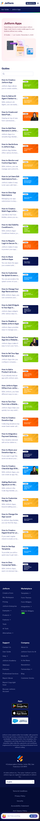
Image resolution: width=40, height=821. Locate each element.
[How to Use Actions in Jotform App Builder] (30, 148)
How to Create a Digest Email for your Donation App (10, 531)
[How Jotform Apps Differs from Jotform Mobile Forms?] (30, 389)
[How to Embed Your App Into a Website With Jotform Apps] (30, 341)
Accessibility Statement (20, 806)
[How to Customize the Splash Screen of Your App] (30, 277)
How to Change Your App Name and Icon (10, 290)
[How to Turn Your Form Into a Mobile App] (30, 405)
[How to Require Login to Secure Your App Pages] (30, 245)
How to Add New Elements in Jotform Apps (10, 129)
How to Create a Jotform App (8, 81)
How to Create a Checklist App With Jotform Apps (10, 467)
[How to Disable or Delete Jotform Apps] (30, 325)
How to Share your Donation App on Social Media (9, 451)
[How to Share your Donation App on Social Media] (30, 454)
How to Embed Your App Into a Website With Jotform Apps (10, 338)
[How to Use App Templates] (30, 550)
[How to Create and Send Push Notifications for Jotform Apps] (30, 116)
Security (20, 801)
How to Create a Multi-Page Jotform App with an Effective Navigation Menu (10, 210)
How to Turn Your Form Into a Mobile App (9, 403)
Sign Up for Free (31, 3)
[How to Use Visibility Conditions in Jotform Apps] (30, 229)
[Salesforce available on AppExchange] (20, 721)
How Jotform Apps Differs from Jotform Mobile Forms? (10, 387)
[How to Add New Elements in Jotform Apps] (30, 132)
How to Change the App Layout (10, 515)
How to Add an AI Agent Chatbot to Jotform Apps (9, 97)
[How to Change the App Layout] (30, 518)
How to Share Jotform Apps (7, 258)
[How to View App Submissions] (30, 196)
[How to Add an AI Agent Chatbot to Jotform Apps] (30, 100)
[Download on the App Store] (20, 713)
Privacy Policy (20, 796)
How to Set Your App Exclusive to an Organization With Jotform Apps (10, 354)
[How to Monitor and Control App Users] (30, 164)
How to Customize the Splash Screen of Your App (10, 274)
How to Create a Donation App (8, 419)
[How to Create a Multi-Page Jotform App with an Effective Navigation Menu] (30, 212)
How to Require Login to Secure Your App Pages (10, 242)
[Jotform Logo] (7, 3)
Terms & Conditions (20, 791)
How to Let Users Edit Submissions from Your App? (10, 177)
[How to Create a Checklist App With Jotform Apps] (30, 470)
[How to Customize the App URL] (30, 502)
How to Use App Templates (8, 547)
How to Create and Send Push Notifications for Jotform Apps (9, 113)
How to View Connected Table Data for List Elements (9, 563)
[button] (4, 74)
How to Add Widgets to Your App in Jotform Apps (10, 306)
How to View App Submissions (9, 193)
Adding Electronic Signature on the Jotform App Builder (10, 483)
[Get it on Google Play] (20, 705)
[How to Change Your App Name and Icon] (30, 293)
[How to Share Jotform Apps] (30, 261)
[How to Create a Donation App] (30, 422)
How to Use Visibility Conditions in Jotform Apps (10, 226)
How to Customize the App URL (9, 499)
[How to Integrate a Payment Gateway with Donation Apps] (30, 438)
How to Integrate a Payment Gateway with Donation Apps (10, 435)
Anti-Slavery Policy (20, 811)
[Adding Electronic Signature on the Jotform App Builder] (30, 486)
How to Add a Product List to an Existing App (9, 370)
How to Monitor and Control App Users (10, 161)
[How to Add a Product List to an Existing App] (30, 373)
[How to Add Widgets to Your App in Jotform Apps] (30, 309)
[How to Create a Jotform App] (30, 84)
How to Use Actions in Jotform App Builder (10, 145)
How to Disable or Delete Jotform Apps (10, 322)
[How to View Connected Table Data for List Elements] (30, 566)
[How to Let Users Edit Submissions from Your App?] (30, 180)
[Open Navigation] (38, 3)
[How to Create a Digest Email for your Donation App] (30, 534)
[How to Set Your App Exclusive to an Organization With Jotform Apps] (30, 357)
